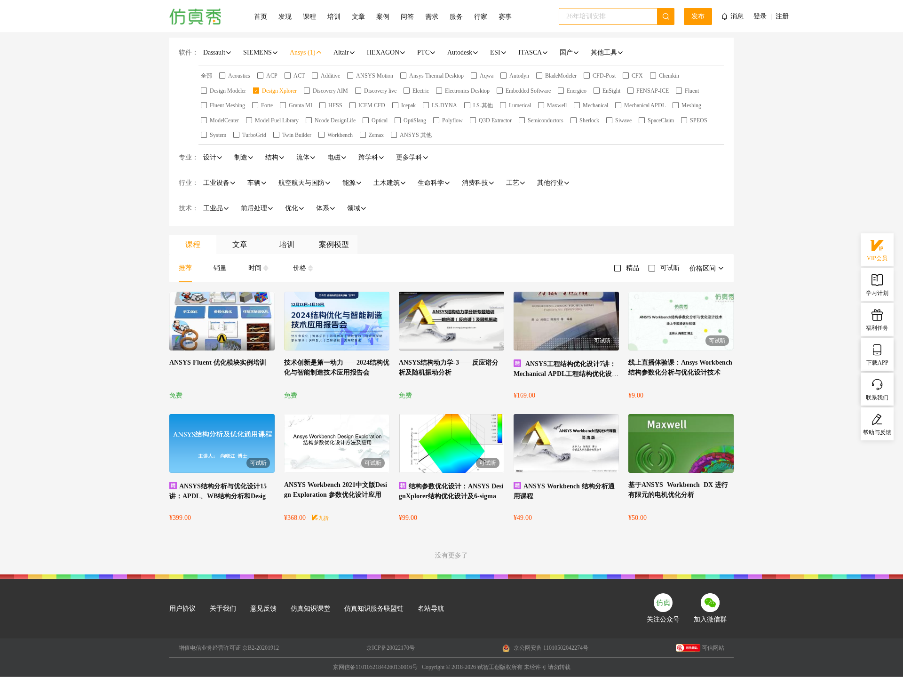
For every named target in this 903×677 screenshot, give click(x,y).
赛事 (505, 16)
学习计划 (877, 293)
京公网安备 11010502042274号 (550, 648)
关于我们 (223, 608)
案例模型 (334, 244)
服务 (456, 16)
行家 (480, 16)
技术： (188, 208)
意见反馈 (263, 608)
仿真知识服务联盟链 (374, 608)
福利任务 (877, 328)
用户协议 (182, 608)
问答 (407, 16)
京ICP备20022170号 (390, 648)
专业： (188, 157)
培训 (334, 16)
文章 (358, 16)
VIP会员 (877, 258)
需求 (431, 16)
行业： (188, 182)
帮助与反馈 (877, 432)
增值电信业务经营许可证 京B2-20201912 (229, 648)
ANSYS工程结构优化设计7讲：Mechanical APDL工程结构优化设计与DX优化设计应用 (566, 373)
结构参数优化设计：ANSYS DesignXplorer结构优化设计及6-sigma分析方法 (451, 496)
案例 (382, 16)
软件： (188, 52)
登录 (760, 16)
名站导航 (431, 608)
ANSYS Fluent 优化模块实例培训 (217, 362)
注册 (782, 16)
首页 (260, 16)
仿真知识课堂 (310, 608)
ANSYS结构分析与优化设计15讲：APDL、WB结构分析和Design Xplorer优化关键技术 (218, 496)
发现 (285, 16)
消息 (737, 16)
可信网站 (713, 648)
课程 (309, 16)
